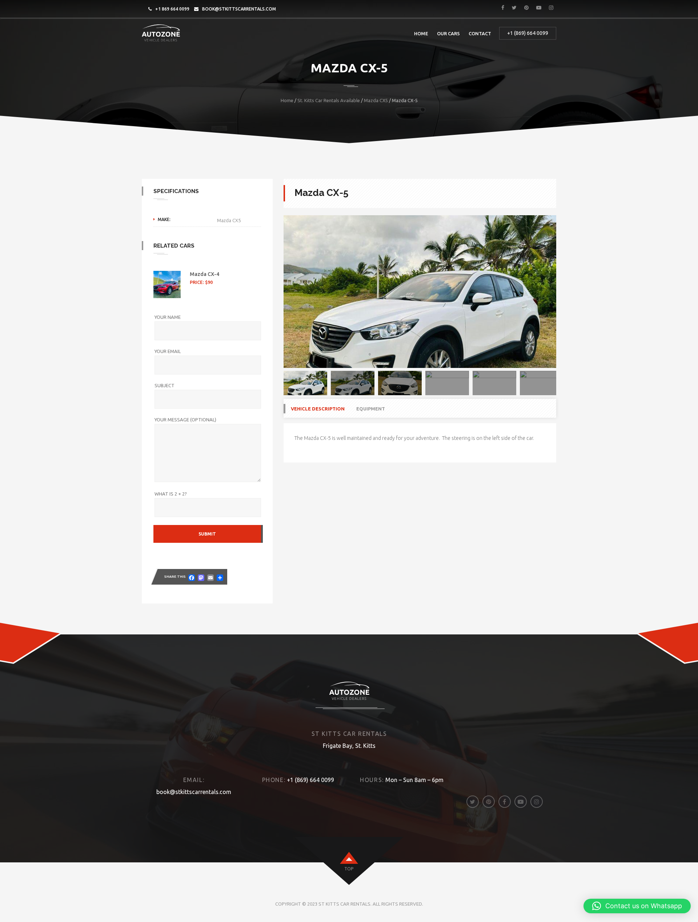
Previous (272, 291)
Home (421, 33)
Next (567, 291)
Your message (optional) (185, 419)
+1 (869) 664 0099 (527, 33)
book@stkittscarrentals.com (239, 9)
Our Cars (448, 33)
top (348, 868)
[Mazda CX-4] (167, 284)
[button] (637, 906)
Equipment (370, 408)
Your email (168, 351)
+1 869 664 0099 (172, 9)
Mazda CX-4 (204, 274)
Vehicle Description (318, 408)
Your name (168, 317)
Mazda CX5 (376, 100)
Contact (480, 33)
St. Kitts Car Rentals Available (328, 100)
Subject (164, 385)
